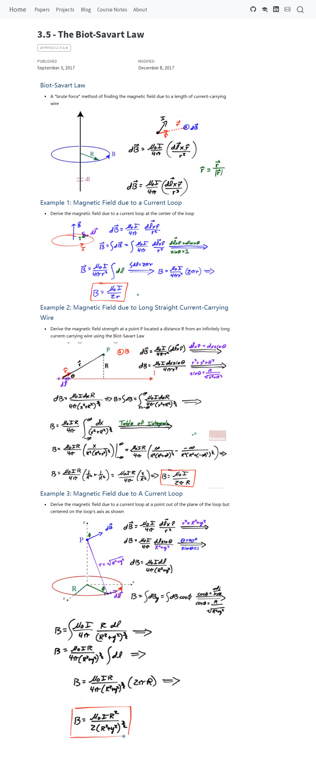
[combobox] (300, 9)
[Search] (300, 9)
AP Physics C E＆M (54, 48)
